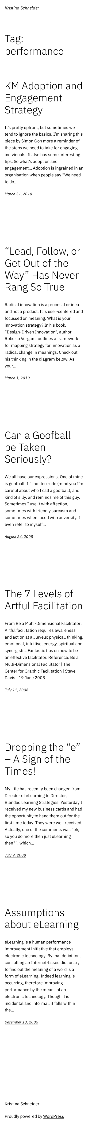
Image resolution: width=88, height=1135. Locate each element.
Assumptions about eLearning (42, 918)
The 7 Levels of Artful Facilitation (44, 599)
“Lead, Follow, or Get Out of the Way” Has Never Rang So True (42, 269)
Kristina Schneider (22, 8)
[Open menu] (80, 8)
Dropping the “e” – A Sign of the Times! (42, 759)
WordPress (53, 1116)
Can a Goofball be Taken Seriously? (38, 447)
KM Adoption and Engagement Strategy (44, 98)
